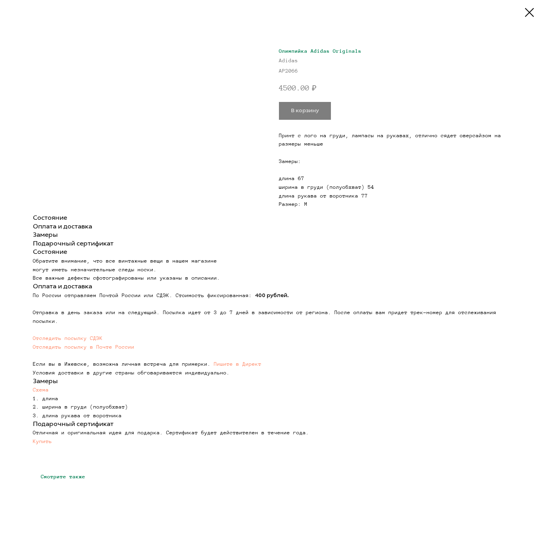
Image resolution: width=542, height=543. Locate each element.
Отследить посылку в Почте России (84, 347)
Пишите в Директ (237, 364)
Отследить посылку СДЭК (68, 338)
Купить (42, 441)
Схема (41, 390)
